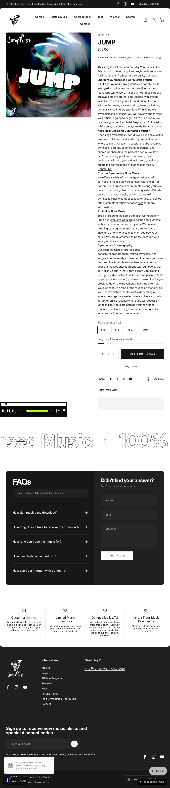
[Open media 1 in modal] (48, 75)
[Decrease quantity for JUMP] (101, 354)
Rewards (47, 683)
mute (59, 411)
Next (13, 411)
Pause (8, 411)
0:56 (130, 329)
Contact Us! (105, 169)
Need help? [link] (158, 378)
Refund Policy (50, 693)
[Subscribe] (74, 744)
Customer (24, 617)
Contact (46, 704)
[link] (105, 668)
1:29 (103, 329)
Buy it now (131, 366)
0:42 (145, 329)
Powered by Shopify (40, 777)
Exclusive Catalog (121, 219)
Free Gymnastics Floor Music (59, 698)
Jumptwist (104, 34)
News (45, 673)
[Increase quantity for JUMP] (114, 354)
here (140, 203)
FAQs (36, 493)
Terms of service (41, 782)
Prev (3, 411)
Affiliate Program (52, 678)
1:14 (117, 329)
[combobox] (150, 4)
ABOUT (46, 668)
